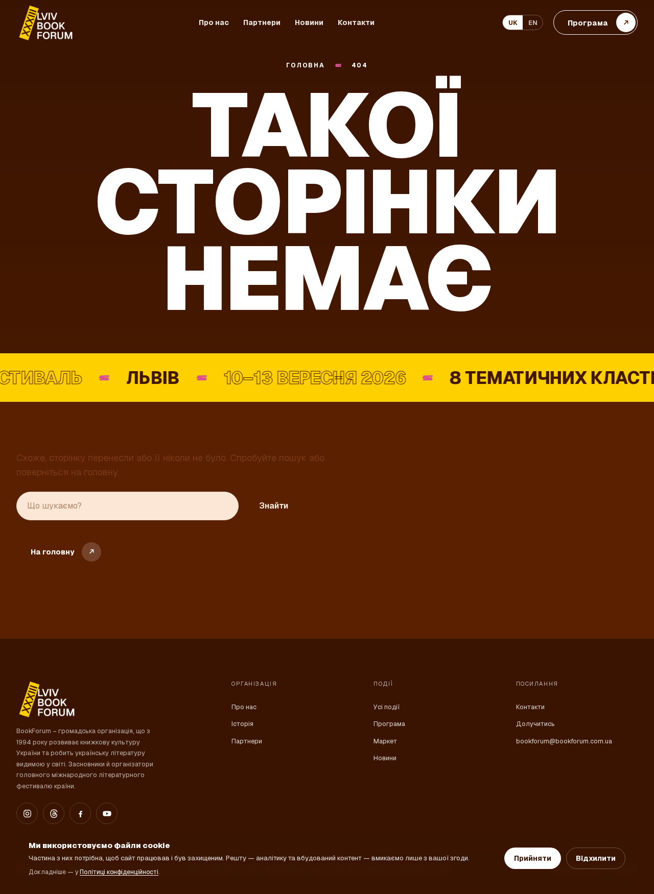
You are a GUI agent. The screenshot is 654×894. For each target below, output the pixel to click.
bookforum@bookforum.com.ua (564, 741)
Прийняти (532, 858)
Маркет (385, 741)
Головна (305, 65)
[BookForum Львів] (45, 23)
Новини (309, 22)
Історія (242, 723)
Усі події (386, 707)
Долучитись (535, 723)
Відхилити (596, 858)
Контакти (356, 22)
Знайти (273, 505)
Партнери (262, 22)
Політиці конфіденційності (119, 872)
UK (513, 22)
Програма (389, 723)
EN (533, 22)
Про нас (214, 22)
